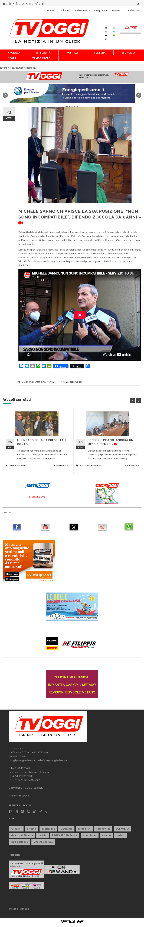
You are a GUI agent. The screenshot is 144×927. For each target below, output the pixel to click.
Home (50, 10)
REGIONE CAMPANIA (64, 835)
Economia (128, 52)
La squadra (100, 10)
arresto (31, 828)
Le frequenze (82, 10)
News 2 (51, 381)
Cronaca (14, 52)
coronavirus (103, 828)
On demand (133, 10)
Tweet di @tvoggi (19, 908)
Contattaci (116, 10)
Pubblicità (15, 854)
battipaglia (48, 828)
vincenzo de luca (43, 841)
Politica (72, 52)
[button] (5, 95)
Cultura (100, 52)
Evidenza (96, 465)
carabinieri (84, 828)
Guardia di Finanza (22, 835)
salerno (106, 835)
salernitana (89, 835)
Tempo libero (41, 58)
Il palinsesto (64, 10)
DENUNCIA (122, 828)
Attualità (43, 52)
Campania (66, 828)
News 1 (25, 465)
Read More (60, 465)
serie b (120, 835)
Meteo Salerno (37, 496)
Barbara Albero (74, 381)
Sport (12, 58)
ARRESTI (16, 828)
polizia (42, 835)
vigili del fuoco (19, 841)
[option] (72, 93)
